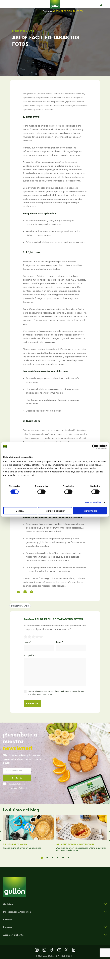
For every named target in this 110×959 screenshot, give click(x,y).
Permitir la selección (55, 511)
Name (27, 642)
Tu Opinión (30, 655)
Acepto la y (18, 788)
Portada (47, 11)
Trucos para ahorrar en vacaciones (22, 847)
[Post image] (28, 827)
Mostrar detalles (93, 502)
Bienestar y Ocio (23, 30)
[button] (13, 5)
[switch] (41, 491)
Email (59, 642)
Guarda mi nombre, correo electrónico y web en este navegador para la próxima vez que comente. (56, 692)
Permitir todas (90, 511)
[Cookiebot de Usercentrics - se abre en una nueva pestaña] (94, 446)
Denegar (20, 511)
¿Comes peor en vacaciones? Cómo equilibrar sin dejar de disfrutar (81, 849)
